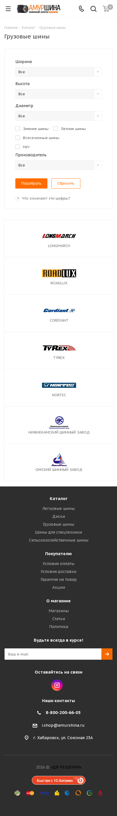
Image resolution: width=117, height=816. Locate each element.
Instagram (57, 685)
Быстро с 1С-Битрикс (55, 780)
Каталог (59, 498)
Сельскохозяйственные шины (58, 540)
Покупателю (58, 553)
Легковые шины (58, 508)
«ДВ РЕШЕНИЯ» (66, 767)
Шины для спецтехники (58, 532)
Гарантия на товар (59, 579)
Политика (58, 626)
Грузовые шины (58, 524)
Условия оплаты (58, 563)
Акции (58, 587)
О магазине (58, 600)
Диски (58, 516)
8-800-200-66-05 (63, 712)
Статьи (58, 618)
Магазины (59, 610)
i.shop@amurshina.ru (63, 725)
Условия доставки (58, 571)
